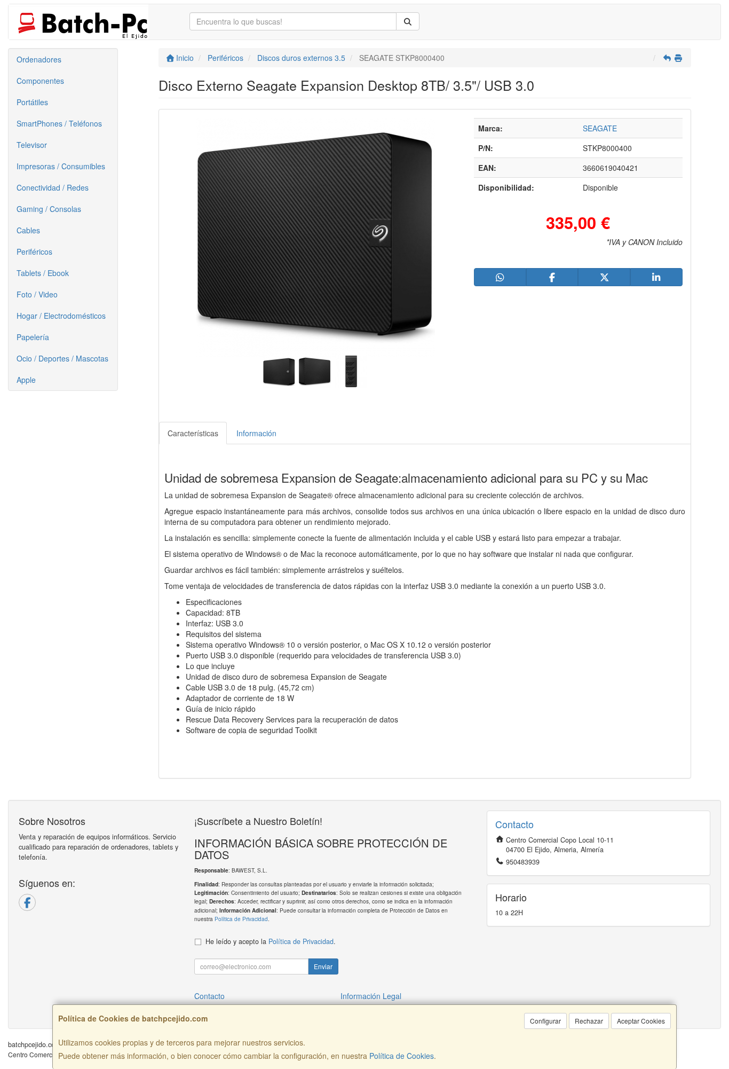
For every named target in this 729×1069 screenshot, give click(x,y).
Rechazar (589, 1020)
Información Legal (370, 996)
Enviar (323, 966)
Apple (26, 379)
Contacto (209, 996)
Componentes (40, 80)
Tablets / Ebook (43, 273)
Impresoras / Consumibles (61, 166)
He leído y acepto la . (270, 941)
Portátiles (32, 102)
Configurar (545, 1020)
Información (256, 433)
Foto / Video (37, 294)
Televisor (32, 144)
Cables (28, 230)
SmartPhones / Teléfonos (59, 123)
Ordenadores (39, 59)
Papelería (33, 337)
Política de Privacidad (241, 919)
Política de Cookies (401, 1055)
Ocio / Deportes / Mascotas (62, 358)
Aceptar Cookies (641, 1020)
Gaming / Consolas (49, 208)
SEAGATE (600, 128)
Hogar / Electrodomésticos (61, 315)
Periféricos (34, 251)
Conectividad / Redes (53, 187)
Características (193, 433)
